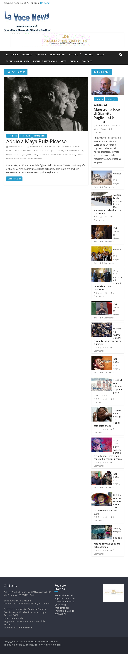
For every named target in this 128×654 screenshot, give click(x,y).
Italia (100, 54)
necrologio (25, 135)
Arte (63, 61)
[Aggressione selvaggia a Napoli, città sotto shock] (101, 409)
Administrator (36, 146)
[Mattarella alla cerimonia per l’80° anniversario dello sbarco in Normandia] (101, 193)
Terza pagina (57, 54)
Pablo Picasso (69, 154)
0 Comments (50, 146)
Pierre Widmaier (35, 158)
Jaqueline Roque (56, 150)
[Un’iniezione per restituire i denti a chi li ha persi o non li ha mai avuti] (101, 493)
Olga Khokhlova (30, 154)
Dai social (45, 2)
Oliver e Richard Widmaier (50, 154)
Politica (27, 54)
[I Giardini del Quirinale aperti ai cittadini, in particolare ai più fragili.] (101, 324)
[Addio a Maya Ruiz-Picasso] (46, 79)
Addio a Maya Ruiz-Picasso (36, 141)
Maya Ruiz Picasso (14, 154)
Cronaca (40, 54)
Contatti (87, 61)
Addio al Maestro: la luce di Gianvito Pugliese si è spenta (107, 113)
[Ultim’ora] (101, 172)
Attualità (75, 54)
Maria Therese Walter (74, 150)
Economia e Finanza (18, 61)
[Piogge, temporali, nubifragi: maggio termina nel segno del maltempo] (101, 527)
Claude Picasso (67, 146)
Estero (89, 54)
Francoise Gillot (41, 150)
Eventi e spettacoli (45, 61)
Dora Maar (28, 150)
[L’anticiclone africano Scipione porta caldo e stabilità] (101, 378)
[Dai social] (101, 226)
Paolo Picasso (20, 158)
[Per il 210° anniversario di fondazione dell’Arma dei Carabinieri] (101, 269)
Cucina (74, 61)
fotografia (12, 135)
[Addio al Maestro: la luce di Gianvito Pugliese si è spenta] (107, 78)
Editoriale (12, 54)
